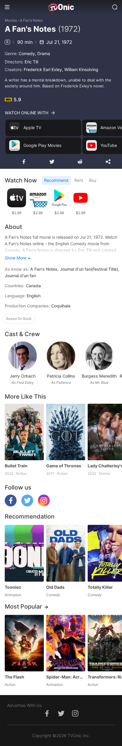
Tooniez (13, 587)
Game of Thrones (63, 465)
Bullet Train (16, 465)
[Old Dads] (65, 553)
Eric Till (31, 61)
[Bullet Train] (24, 432)
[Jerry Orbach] (22, 355)
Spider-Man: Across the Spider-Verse (65, 676)
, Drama (42, 53)
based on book (19, 318)
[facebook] (11, 504)
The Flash (14, 676)
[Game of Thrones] (65, 432)
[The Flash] (24, 643)
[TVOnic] (61, 7)
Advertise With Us (24, 705)
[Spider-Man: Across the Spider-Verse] (65, 643)
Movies (11, 20)
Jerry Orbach (23, 375)
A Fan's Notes (31, 20)
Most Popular (23, 606)
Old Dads (55, 587)
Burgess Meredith (99, 375)
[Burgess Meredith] (99, 355)
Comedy (27, 53)
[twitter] (27, 504)
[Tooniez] (24, 553)
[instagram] (44, 504)
